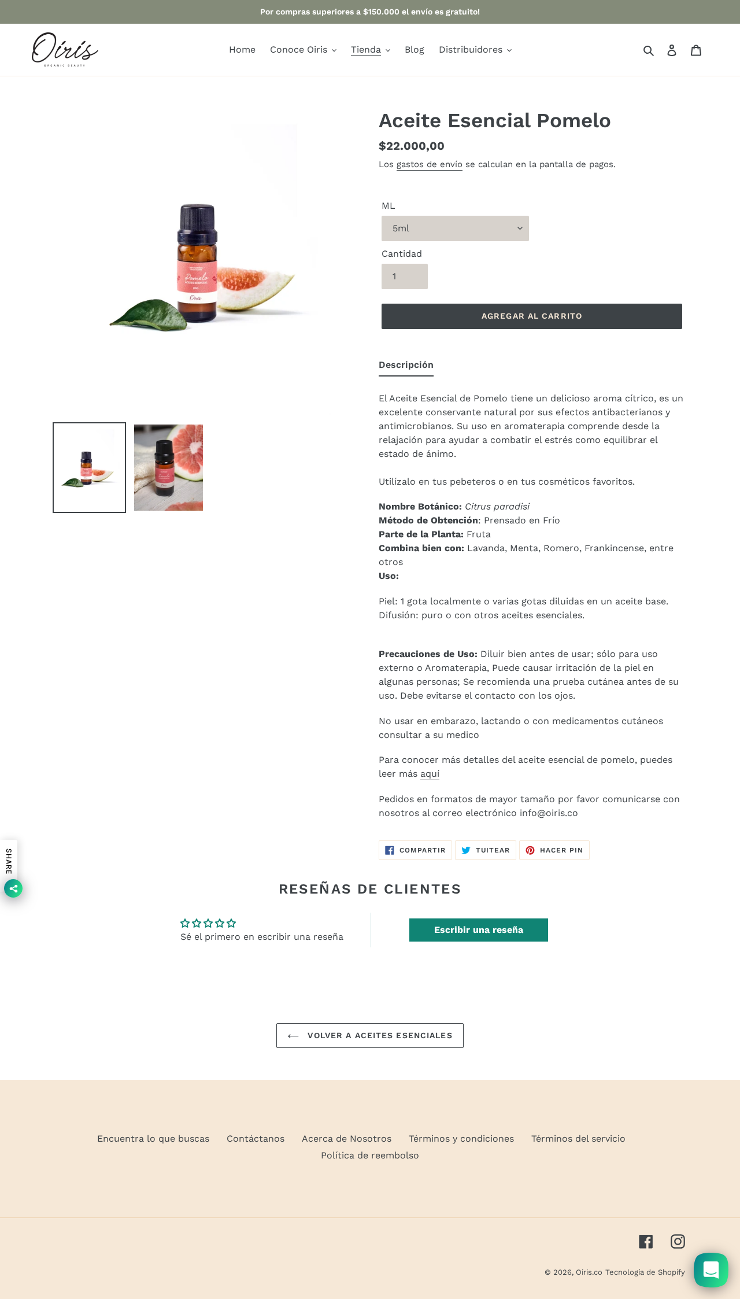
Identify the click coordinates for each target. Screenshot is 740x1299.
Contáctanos (255, 1138)
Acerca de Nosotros (346, 1138)
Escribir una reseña (478, 929)
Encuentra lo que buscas (153, 1138)
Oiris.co (589, 1272)
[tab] (406, 367)
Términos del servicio (578, 1138)
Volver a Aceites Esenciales (378, 1035)
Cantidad (402, 253)
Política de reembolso (370, 1155)
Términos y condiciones (461, 1138)
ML (388, 205)
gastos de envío (429, 164)
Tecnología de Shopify (645, 1272)
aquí (429, 773)
